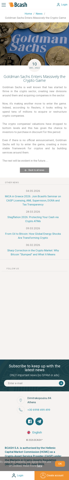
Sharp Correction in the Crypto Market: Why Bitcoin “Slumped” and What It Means (33, 252)
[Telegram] (39, 421)
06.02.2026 (33, 245)
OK (60, 463)
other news (12, 182)
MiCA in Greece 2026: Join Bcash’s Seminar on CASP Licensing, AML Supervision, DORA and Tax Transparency (33, 200)
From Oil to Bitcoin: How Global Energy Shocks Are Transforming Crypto (33, 236)
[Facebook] (30, 421)
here (39, 465)
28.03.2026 (33, 211)
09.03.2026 (33, 228)
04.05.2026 (33, 190)
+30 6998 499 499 (38, 409)
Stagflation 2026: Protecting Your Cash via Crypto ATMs (33, 219)
